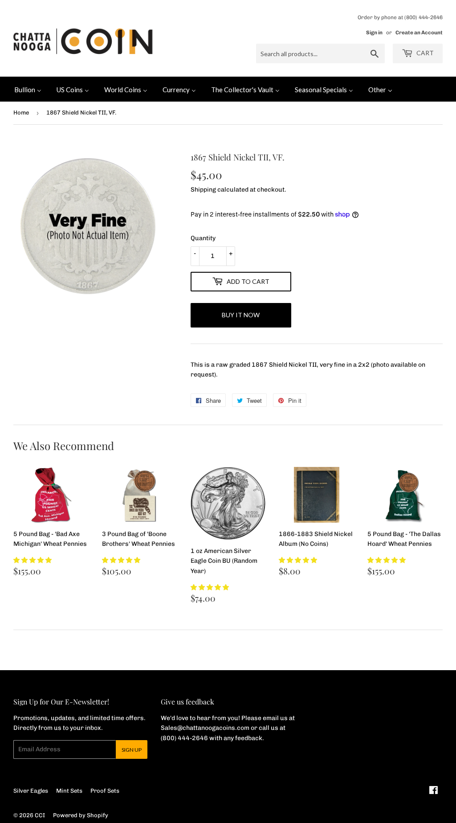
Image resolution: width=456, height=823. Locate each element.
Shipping (203, 189)
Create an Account (419, 32)
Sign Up (132, 749)
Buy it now (241, 315)
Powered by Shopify (80, 815)
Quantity (203, 238)
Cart (424, 53)
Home (21, 112)
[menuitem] (28, 89)
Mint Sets (69, 790)
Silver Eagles (30, 790)
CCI (40, 815)
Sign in (374, 32)
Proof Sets (104, 790)
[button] (32, 560)
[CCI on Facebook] (433, 791)
